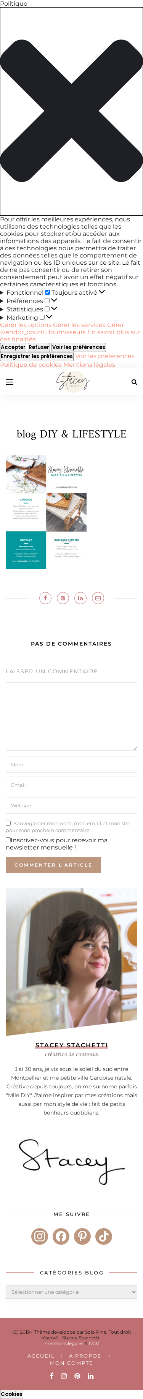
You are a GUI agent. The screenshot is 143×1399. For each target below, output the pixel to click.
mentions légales (64, 1343)
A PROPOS (85, 1356)
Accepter (13, 347)
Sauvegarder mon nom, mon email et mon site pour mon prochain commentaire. (68, 826)
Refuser (39, 347)
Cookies (11, 1394)
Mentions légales (89, 364)
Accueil (41, 1356)
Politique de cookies (31, 364)
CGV (94, 1343)
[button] (71, 111)
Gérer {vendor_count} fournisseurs (62, 328)
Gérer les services (79, 324)
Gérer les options (25, 324)
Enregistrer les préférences (37, 356)
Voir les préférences (78, 347)
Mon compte (71, 1363)
